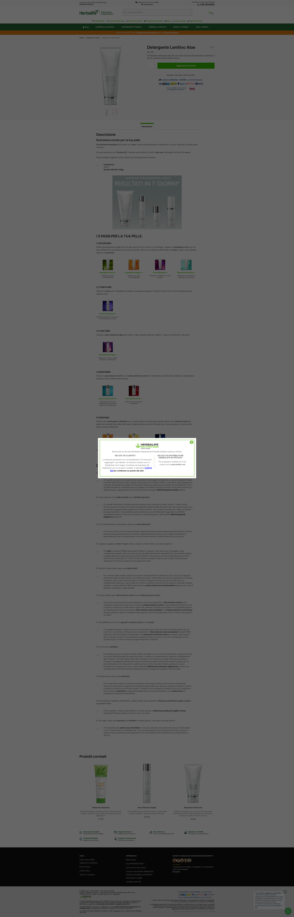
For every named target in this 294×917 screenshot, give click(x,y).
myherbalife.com (178, 464)
